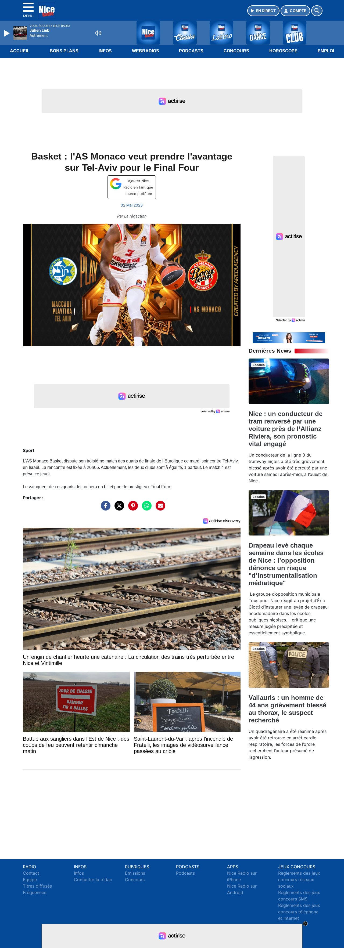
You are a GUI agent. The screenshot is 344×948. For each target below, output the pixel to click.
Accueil (20, 51)
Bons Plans (64, 51)
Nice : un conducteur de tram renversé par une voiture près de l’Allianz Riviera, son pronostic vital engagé (285, 428)
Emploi (326, 51)
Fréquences (34, 892)
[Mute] (98, 33)
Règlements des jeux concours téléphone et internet (299, 912)
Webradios (145, 51)
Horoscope (283, 51)
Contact (31, 873)
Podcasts (191, 51)
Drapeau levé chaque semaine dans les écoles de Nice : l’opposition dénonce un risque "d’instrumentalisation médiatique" (286, 564)
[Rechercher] (316, 10)
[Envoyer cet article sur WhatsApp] (145, 508)
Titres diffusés (37, 886)
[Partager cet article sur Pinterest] (132, 508)
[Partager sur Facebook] (104, 508)
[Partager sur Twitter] (118, 508)
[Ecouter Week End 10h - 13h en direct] (289, 337)
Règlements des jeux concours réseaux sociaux (299, 879)
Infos (105, 51)
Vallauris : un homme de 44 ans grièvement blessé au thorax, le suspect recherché (287, 709)
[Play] (7, 33)
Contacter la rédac (93, 879)
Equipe (30, 879)
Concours (236, 51)
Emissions (135, 873)
